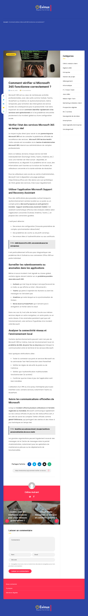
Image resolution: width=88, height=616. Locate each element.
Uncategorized (68, 129)
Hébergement (68, 81)
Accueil (5, 22)
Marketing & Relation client (72, 103)
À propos (9, 588)
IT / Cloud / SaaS (68, 90)
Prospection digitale (70, 107)
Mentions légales (12, 593)
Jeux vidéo (66, 94)
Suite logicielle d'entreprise (72, 125)
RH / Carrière (67, 112)
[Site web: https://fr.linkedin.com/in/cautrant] (30, 496)
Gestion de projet (69, 77)
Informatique (11, 54)
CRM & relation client (70, 64)
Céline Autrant (32, 492)
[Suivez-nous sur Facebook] (33, 496)
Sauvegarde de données (71, 116)
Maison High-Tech (69, 99)
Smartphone (67, 121)
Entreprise (66, 72)
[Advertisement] (44, 36)
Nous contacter (11, 584)
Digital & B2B (67, 68)
